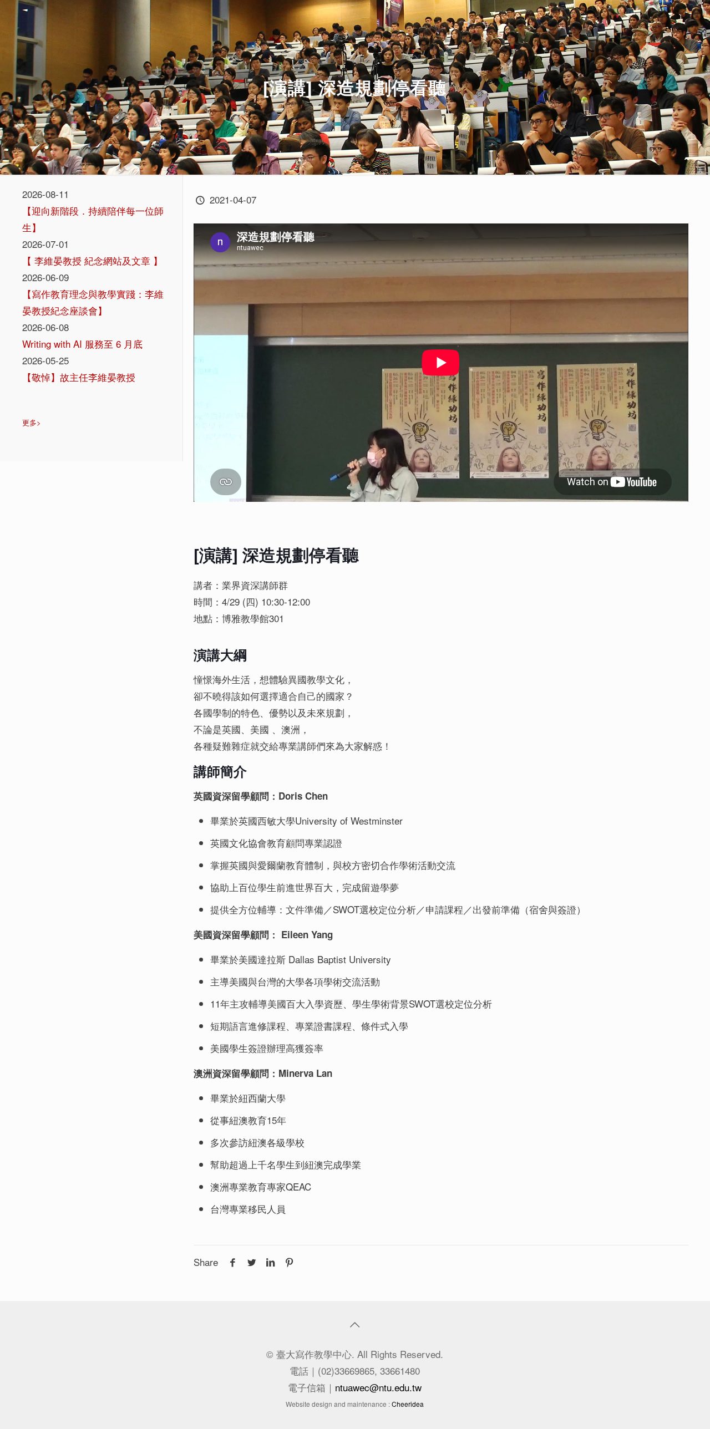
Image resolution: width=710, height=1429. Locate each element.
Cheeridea (408, 1403)
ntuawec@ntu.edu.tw (378, 1387)
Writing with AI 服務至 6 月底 (82, 343)
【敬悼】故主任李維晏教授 (78, 377)
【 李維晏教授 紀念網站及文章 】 (92, 260)
